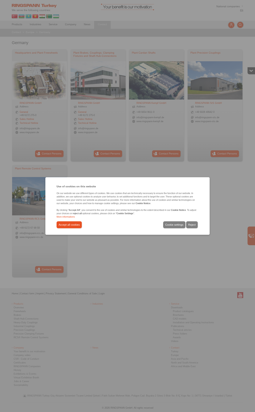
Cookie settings (174, 224)
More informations (66, 217)
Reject (192, 224)
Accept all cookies (69, 224)
